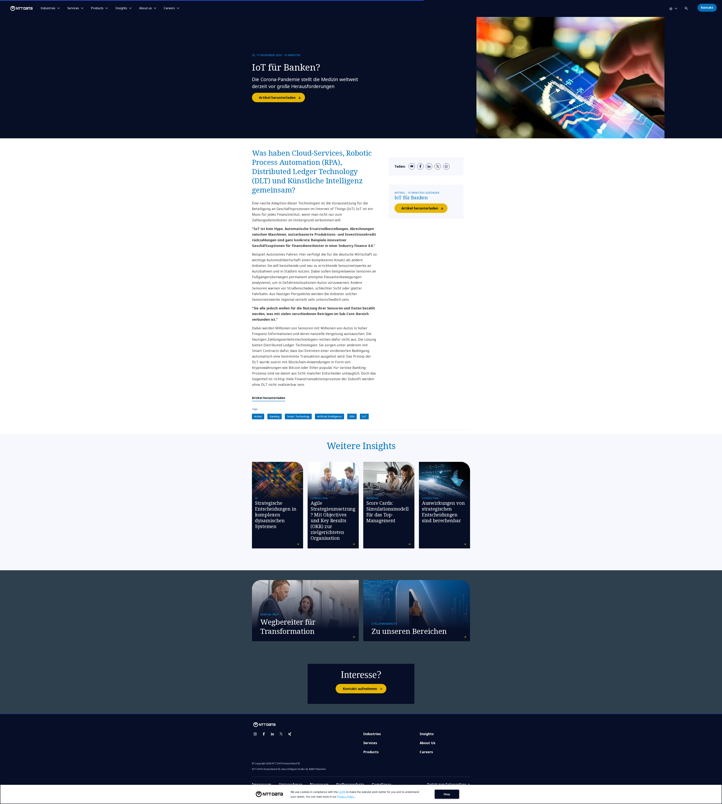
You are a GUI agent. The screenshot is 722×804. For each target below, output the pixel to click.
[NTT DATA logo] (17, 8)
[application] (361, 794)
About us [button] (145, 8)
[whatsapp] (446, 166)
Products (371, 752)
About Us (427, 743)
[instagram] (255, 734)
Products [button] (97, 8)
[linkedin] (429, 166)
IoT (364, 416)
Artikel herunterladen (277, 97)
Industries (372, 734)
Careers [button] (169, 8)
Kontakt (707, 7)
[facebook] (420, 166)
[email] (412, 166)
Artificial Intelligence (329, 416)
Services (370, 743)
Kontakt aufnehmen (360, 688)
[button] (687, 7)
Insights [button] (121, 8)
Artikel (258, 416)
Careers (426, 752)
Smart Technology (298, 416)
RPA (352, 416)
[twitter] (438, 166)
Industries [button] (48, 8)
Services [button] (73, 8)
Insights (427, 734)
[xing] (290, 734)
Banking (274, 416)
